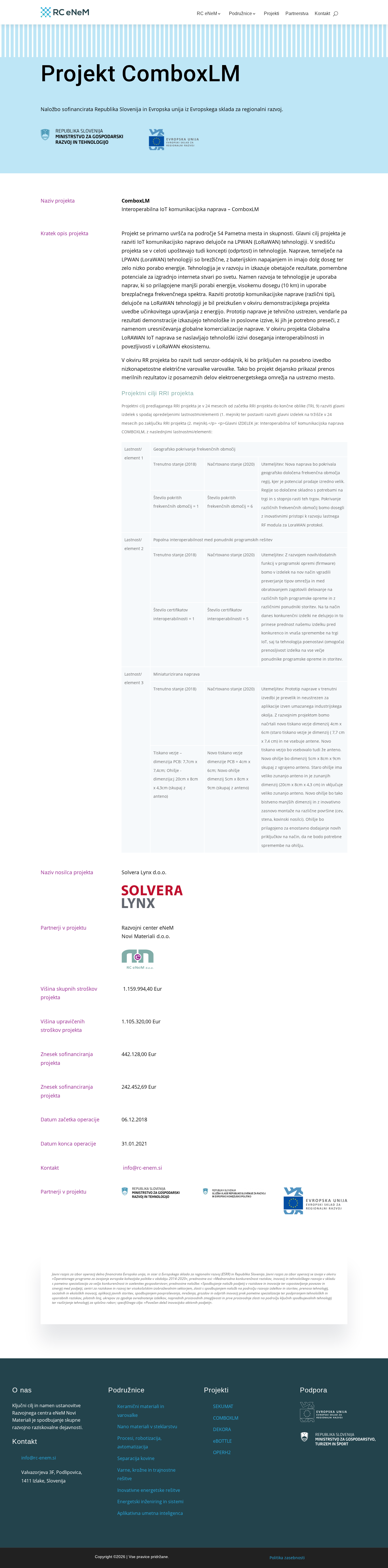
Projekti (271, 13)
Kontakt (322, 13)
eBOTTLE (222, 1441)
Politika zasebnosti (287, 1557)
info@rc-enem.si (142, 1167)
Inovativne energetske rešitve (148, 1490)
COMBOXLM (225, 1418)
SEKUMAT (223, 1406)
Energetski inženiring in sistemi (150, 1501)
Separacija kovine (136, 1458)
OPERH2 (222, 1452)
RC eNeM (207, 13)
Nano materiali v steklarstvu (147, 1426)
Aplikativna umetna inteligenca (150, 1513)
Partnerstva (296, 13)
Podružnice (240, 13)
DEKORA (222, 1429)
